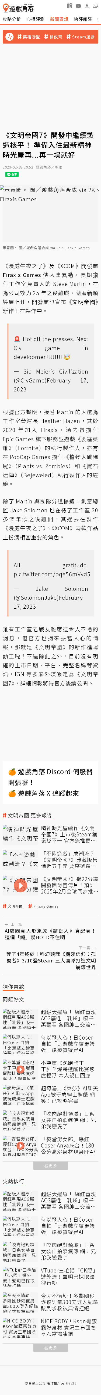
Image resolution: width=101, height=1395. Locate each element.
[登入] (87, 6)
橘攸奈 (56, 36)
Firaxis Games (45, 906)
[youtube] (78, 5)
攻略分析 (12, 19)
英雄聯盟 (31, 36)
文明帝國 (15, 906)
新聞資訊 (59, 19)
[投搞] (69, 5)
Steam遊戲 (83, 36)
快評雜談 (83, 19)
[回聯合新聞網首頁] (6, 8)
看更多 (50, 1165)
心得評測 (35, 19)
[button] (95, 5)
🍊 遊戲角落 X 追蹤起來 (43, 793)
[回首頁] (18, 8)
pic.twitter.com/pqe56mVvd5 (52, 574)
